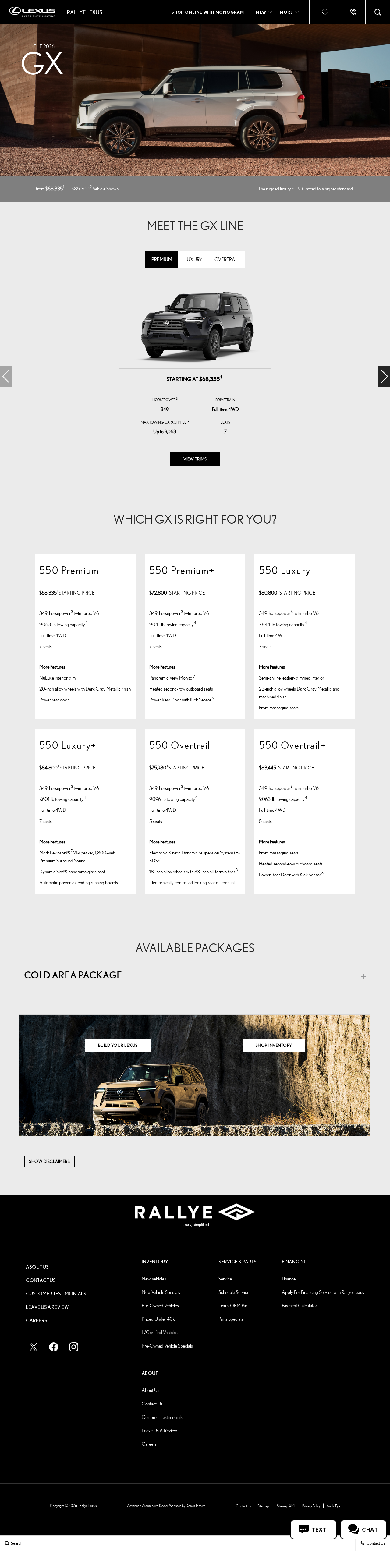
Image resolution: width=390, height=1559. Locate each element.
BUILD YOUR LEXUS (118, 1045)
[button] (378, 12)
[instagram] (73, 1347)
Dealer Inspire (195, 1505)
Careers (36, 1320)
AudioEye (333, 1506)
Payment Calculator (299, 1306)
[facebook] (53, 1347)
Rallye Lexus (88, 1505)
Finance (289, 1279)
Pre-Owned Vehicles (160, 1306)
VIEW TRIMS (195, 458)
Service (225, 1279)
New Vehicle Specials (161, 1292)
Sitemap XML (286, 1506)
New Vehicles (154, 1279)
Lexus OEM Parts (234, 1306)
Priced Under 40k (158, 1319)
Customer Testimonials (56, 1293)
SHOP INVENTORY (274, 1045)
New (261, 12)
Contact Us (41, 1280)
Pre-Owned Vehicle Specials (167, 1346)
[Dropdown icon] (353, 12)
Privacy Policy (311, 1506)
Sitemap (263, 1506)
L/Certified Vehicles (160, 1332)
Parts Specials (230, 1319)
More (286, 13)
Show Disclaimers (49, 1161)
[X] (33, 1347)
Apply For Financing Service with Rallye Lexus (323, 1292)
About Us (37, 1267)
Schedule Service (233, 1292)
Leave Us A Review (47, 1307)
